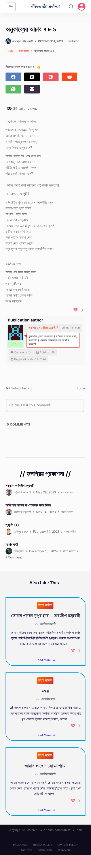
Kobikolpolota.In (55, 830)
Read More (43, 660)
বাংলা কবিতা (73, 41)
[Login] (81, 7)
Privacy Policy (42, 845)
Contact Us (45, 850)
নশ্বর (45, 691)
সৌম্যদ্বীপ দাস (48, 699)
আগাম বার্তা (12, 544)
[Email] (32, 89)
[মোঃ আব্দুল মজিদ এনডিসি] (15, 332)
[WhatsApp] (13, 89)
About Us (26, 850)
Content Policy (67, 845)
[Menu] (11, 6)
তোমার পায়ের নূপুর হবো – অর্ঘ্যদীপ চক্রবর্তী (45, 616)
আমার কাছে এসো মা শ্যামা (45, 766)
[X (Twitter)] (32, 77)
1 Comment (14, 557)
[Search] (71, 6)
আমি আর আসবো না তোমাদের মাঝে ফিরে (28, 505)
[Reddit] (69, 77)
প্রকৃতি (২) (12, 525)
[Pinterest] (51, 77)
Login (80, 388)
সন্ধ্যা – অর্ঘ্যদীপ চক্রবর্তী (20, 485)
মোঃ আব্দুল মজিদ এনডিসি (43, 327)
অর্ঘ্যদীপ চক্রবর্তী (48, 624)
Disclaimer (20, 845)
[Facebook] (13, 77)
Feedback (64, 850)
